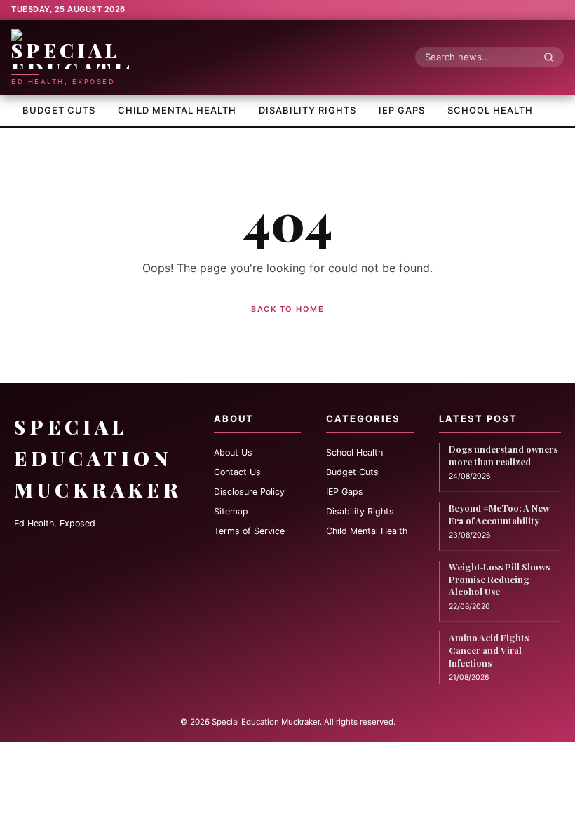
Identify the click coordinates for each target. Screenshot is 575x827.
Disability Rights (307, 110)
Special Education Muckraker (98, 458)
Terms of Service (249, 531)
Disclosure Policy (249, 491)
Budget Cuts (58, 110)
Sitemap (231, 511)
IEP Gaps (402, 110)
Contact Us (237, 472)
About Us (233, 452)
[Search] (552, 57)
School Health (490, 110)
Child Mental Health (177, 110)
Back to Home (287, 309)
